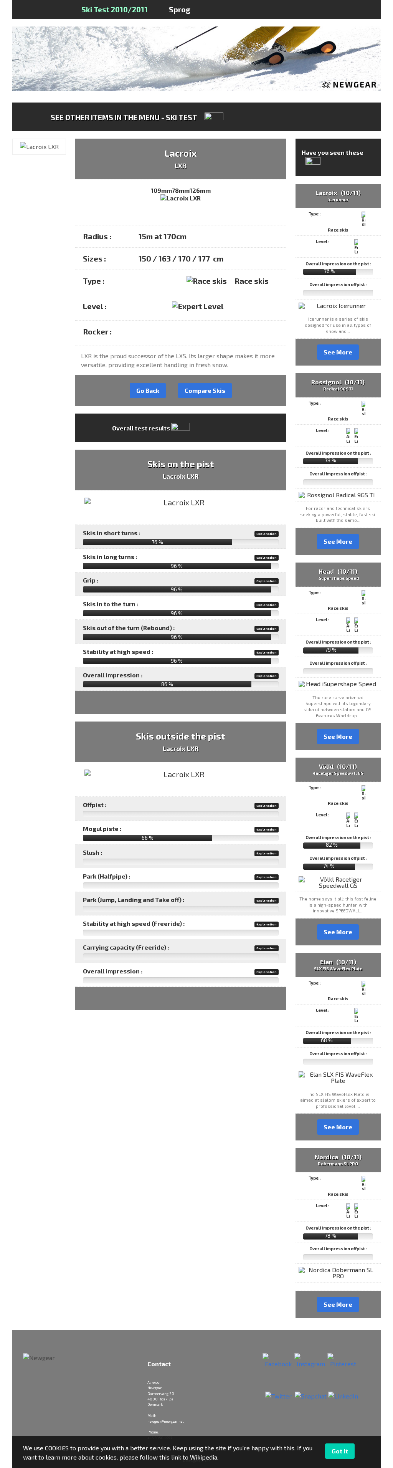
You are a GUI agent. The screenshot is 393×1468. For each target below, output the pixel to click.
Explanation (266, 534)
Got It (340, 1451)
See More (338, 352)
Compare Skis (205, 390)
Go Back (147, 390)
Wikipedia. (204, 1457)
